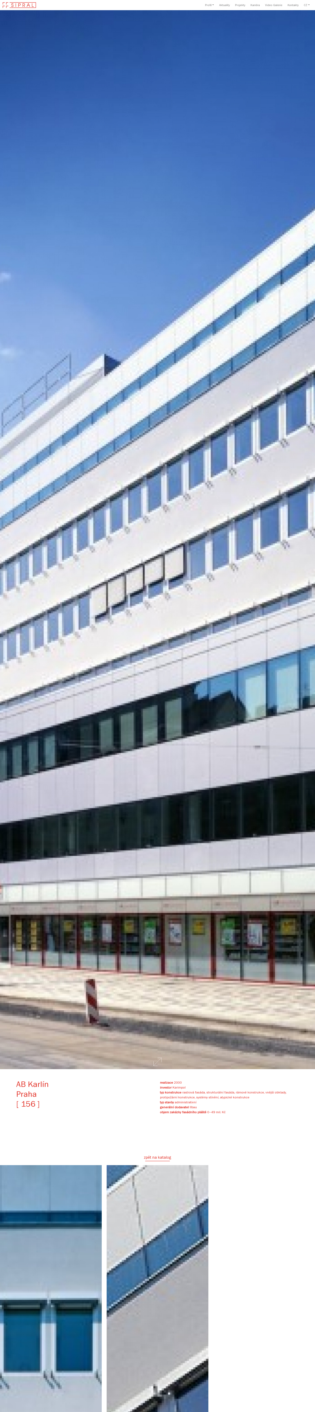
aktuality (224, 5)
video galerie (273, 5)
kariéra (255, 5)
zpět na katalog (157, 1158)
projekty (240, 5)
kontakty (293, 5)
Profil (208, 5)
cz (305, 5)
